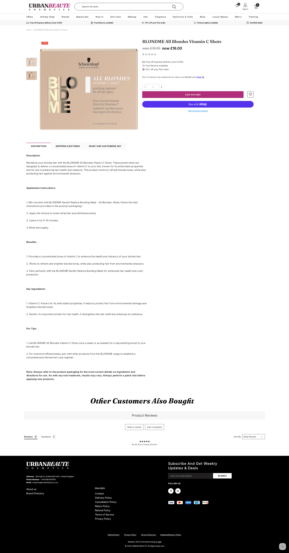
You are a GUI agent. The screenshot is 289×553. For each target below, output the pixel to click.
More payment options (198, 111)
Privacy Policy (130, 535)
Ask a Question (154, 427)
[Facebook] (171, 491)
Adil (159, 542)
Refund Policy (114, 535)
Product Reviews (144, 415)
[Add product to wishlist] (250, 94)
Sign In (245, 9)
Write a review (134, 427)
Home (28, 30)
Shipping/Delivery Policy (170, 535)
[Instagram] (178, 491)
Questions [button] (46, 436)
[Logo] (49, 7)
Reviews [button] (28, 436)
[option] (89, 89)
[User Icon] (245, 5)
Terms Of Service (148, 535)
